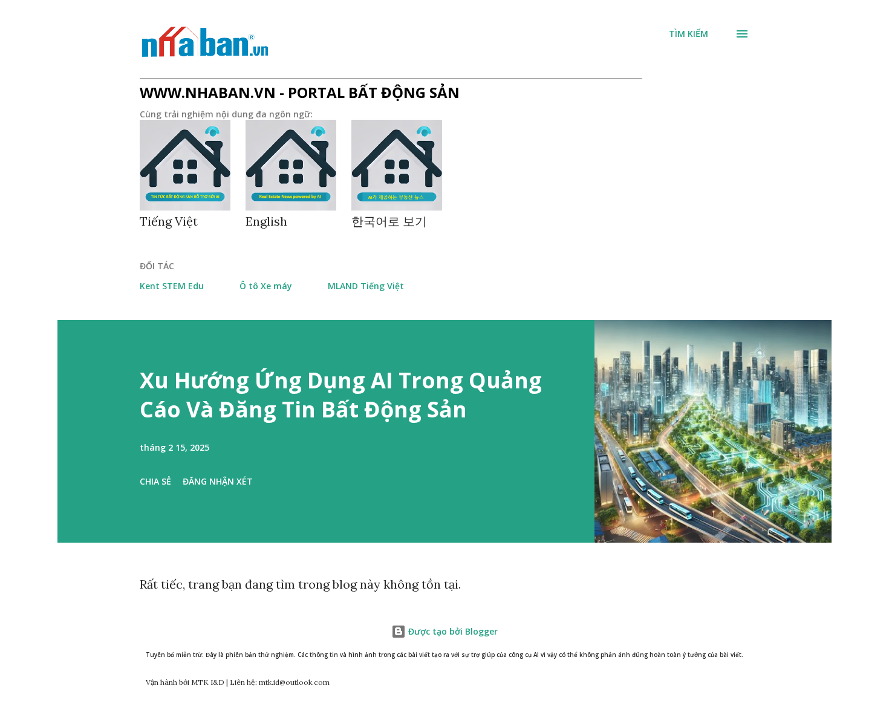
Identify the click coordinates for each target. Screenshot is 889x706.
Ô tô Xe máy (265, 286)
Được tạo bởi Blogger (452, 631)
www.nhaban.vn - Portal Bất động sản (300, 92)
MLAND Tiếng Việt (366, 286)
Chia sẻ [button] (155, 481)
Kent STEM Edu (172, 286)
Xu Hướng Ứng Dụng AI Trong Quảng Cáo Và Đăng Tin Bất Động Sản (341, 394)
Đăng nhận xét (218, 481)
